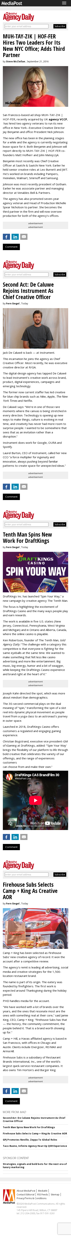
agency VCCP (58, 119)
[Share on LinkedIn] (15, 237)
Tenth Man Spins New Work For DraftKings (29, 1127)
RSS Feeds (42, 1194)
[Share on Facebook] (6, 237)
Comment (11, 246)
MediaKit (42, 1190)
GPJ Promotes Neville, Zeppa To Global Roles (30, 1139)
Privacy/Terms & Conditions (31, 1198)
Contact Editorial (25, 1194)
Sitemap (55, 1194)
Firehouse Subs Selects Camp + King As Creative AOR (35, 1133)
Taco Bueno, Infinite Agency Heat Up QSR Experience (35, 1146)
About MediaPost (26, 1190)
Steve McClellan (15, 61)
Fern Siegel (13, 303)
